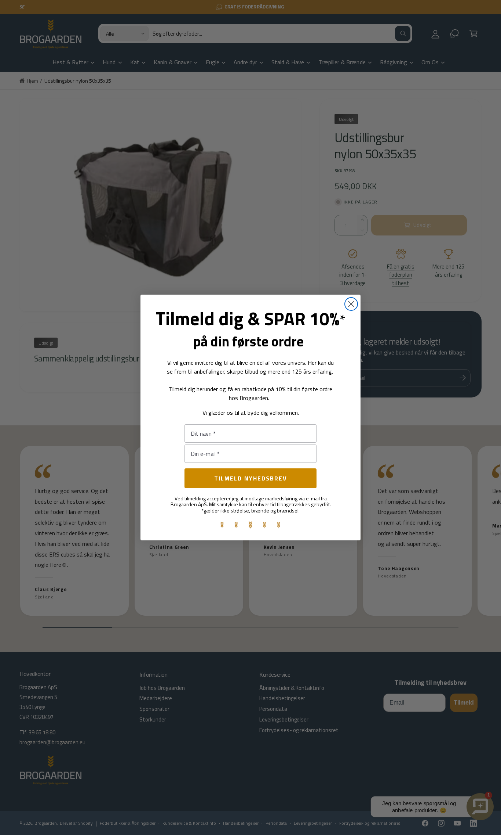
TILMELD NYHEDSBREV (250, 478)
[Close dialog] (351, 304)
